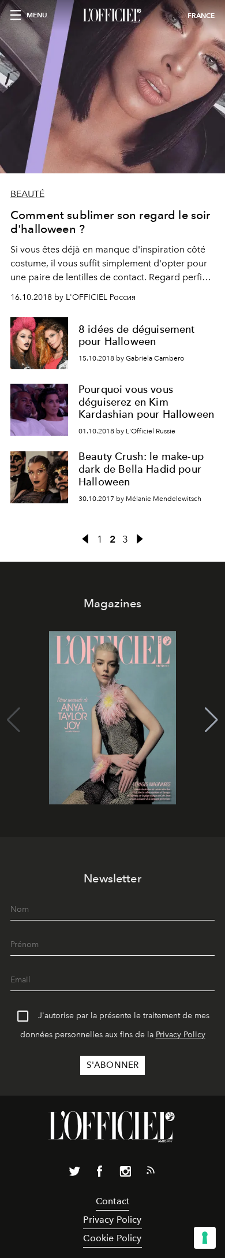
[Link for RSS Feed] (150, 1172)
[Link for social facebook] (100, 1173)
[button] (211, 720)
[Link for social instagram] (125, 1173)
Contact (112, 1201)
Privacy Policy (180, 1035)
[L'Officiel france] (112, 15)
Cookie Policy (112, 1238)
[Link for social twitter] (74, 1173)
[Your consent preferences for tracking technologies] (205, 1238)
